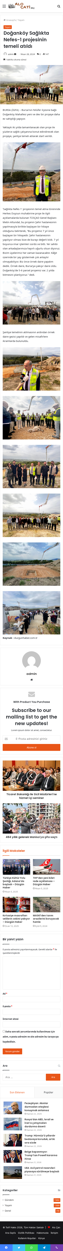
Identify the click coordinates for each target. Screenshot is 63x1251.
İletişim (54, 1232)
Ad (5, 993)
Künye (41, 1238)
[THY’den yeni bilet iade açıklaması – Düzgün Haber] (46, 867)
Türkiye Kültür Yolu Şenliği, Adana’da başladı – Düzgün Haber (14, 882)
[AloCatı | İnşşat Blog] (21, 6)
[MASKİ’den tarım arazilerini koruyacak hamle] (46, 904)
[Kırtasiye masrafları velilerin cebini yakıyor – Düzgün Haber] (16, 904)
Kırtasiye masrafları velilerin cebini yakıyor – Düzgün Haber (16, 919)
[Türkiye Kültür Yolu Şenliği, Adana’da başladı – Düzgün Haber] (16, 867)
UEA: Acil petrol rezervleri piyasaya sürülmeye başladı (42, 1169)
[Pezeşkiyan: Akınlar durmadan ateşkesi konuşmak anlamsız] (13, 1108)
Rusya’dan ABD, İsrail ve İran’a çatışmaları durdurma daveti (39, 1123)
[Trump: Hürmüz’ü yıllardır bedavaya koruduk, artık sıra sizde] (13, 1140)
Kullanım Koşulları (27, 1238)
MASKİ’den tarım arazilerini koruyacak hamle (46, 919)
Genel (8, 1210)
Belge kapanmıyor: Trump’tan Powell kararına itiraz (41, 1155)
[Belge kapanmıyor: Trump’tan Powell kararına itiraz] (13, 1156)
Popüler (48, 1092)
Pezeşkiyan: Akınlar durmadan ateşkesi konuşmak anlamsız (37, 1107)
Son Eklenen (17, 1092)
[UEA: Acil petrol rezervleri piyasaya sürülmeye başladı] (13, 1172)
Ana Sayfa (10, 1232)
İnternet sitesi (10, 1018)
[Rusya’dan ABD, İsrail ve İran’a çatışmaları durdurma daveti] (13, 1124)
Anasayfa (11, 20)
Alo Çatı (56, 1227)
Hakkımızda (42, 1232)
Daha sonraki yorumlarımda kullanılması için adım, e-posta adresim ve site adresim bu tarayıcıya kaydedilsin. (31, 1036)
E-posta (7, 1006)
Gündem (9, 1200)
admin (11, 54)
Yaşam (21, 20)
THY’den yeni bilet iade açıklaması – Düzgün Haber (44, 881)
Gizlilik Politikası (26, 1232)
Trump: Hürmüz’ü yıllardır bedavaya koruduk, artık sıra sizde (40, 1139)
